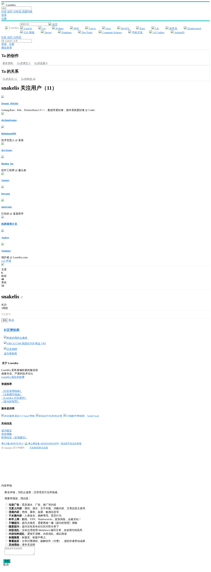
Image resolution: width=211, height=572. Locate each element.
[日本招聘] (10, 349)
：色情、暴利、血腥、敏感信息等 (34, 512)
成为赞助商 (10, 353)
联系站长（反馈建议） (14, 437)
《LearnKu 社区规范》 (14, 398)
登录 (4, 15)
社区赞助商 (11, 330)
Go (44, 28)
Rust (142, 28)
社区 (4, 11)
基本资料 (8, 63)
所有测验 (6, 434)
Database (66, 32)
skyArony (6, 150)
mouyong (6, 206)
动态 (10, 11)
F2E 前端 (29, 32)
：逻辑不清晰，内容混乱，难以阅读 (38, 533)
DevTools (87, 32)
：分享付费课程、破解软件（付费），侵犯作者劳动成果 (47, 541)
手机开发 (137, 32)
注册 (4, 18)
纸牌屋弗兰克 (9, 223)
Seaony (5, 180)
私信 (11, 320)
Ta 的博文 (23, 63)
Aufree (5, 237)
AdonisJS (179, 32)
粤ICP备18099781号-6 (12, 443)
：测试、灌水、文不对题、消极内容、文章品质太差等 (47, 508)
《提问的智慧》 (10, 401)
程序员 (173, 28)
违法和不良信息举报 (71, 443)
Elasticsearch (194, 28)
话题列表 (27, 11)
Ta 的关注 (9, 78)
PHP (76, 28)
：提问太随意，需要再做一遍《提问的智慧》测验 (43, 522)
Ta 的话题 (40, 63)
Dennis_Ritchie (9, 103)
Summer (6, 250)
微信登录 (6, 47)
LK (157, 28)
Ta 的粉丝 (28, 78)
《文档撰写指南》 (11, 394)
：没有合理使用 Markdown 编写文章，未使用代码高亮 (45, 530)
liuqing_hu (7, 163)
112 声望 (6, 260)
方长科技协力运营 (39, 447)
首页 (55, 24)
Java (108, 28)
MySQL (125, 28)
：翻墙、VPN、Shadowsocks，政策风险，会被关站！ (45, 519)
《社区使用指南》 (11, 391)
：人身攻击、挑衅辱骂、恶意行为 (35, 515)
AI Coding (158, 32)
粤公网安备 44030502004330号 (43, 443)
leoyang (5, 193)
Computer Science (112, 32)
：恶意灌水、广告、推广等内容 (32, 504)
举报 (7, 561)
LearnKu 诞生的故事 (13, 377)
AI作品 (17, 11)
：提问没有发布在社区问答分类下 (34, 526)
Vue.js (92, 28)
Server (48, 32)
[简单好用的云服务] (16, 337)
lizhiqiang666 (8, 133)
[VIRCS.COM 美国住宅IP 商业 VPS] (25, 343)
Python (59, 28)
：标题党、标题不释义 (27, 537)
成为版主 (6, 430)
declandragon (9, 120)
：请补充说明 (22, 544)
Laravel (27, 28)
